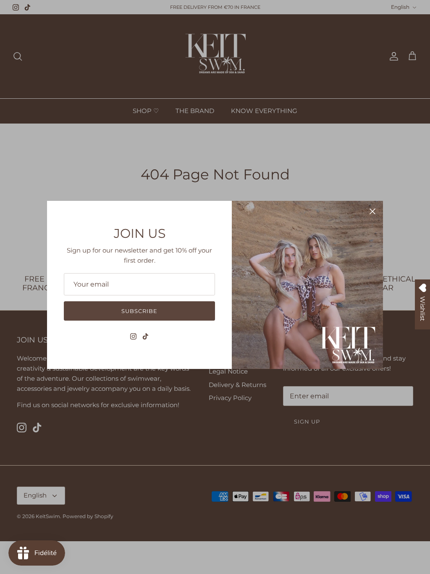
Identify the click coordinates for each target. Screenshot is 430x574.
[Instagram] (133, 336)
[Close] (372, 211)
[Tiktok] (145, 336)
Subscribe (139, 311)
